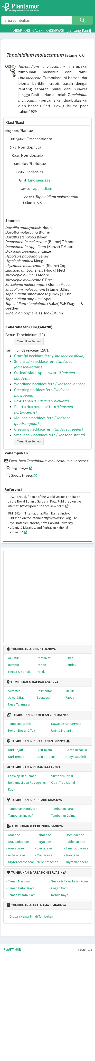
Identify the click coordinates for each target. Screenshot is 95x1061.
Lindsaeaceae (39, 180)
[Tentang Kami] (78, 30)
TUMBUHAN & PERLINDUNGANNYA (37, 826)
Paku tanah (41, 400)
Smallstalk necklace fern (49, 434)
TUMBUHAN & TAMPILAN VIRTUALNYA (39, 715)
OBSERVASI (55, 30)
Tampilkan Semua (29, 341)
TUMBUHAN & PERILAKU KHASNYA (36, 800)
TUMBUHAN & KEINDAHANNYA (33, 649)
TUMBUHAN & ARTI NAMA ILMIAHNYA (38, 905)
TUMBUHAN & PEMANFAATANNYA (35, 767)
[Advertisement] (43, 594)
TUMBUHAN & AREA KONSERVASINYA (38, 872)
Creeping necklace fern (48, 429)
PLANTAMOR (12, 949)
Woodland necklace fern (49, 383)
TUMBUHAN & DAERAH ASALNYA (34, 682)
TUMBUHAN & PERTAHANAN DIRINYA (38, 741)
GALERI (38, 30)
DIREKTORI (21, 30)
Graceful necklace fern (49, 355)
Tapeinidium (41, 188)
